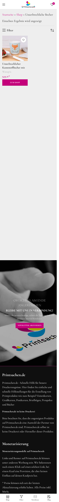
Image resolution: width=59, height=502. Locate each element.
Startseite (7, 14)
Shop (19, 14)
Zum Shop (15, 82)
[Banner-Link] (29, 313)
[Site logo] (28, 4)
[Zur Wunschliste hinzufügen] (23, 39)
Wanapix (6, 71)
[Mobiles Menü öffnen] (4, 5)
